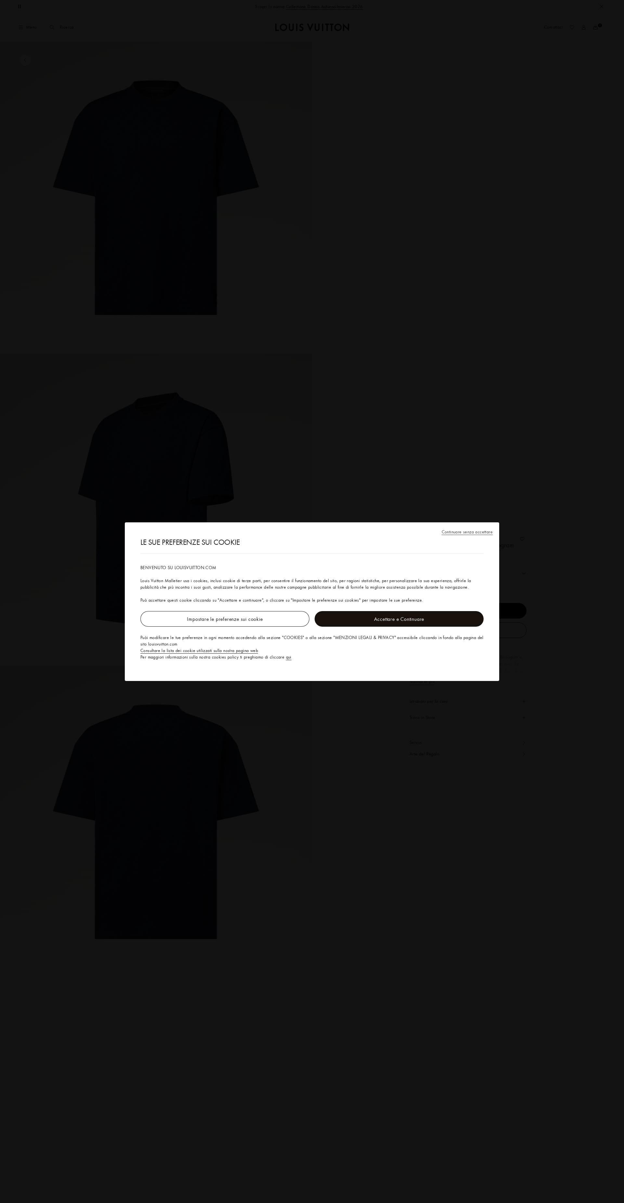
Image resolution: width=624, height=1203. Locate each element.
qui (289, 657)
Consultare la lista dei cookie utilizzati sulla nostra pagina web (199, 650)
